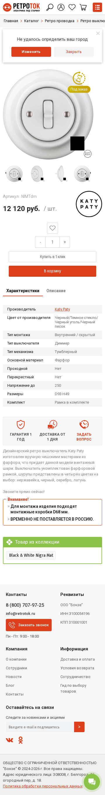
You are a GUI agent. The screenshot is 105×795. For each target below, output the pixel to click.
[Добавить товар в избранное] (52, 228)
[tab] (23, 291)
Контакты (15, 694)
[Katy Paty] (89, 204)
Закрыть (74, 51)
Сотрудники (16, 668)
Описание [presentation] (56, 290)
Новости (14, 677)
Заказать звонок (33, 625)
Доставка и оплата (77, 659)
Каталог (31, 21)
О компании (16, 659)
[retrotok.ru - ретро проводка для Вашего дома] (21, 7)
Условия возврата (77, 668)
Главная (11, 21)
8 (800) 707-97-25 (25, 605)
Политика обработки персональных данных (43, 786)
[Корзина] (83, 7)
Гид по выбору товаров (73, 688)
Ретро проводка (59, 21)
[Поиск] (50, 7)
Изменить (31, 51)
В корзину (52, 271)
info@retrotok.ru (20, 613)
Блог (10, 685)
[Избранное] (72, 7)
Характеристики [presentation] (22, 290)
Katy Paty (62, 309)
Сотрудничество (75, 677)
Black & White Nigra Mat (31, 555)
